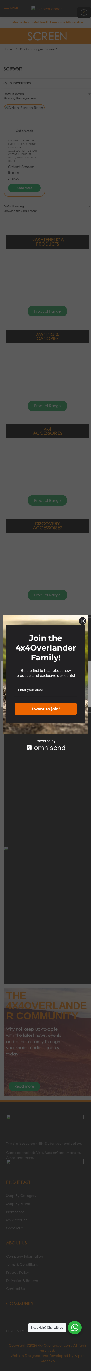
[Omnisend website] (45, 745)
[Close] (82, 621)
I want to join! (46, 709)
